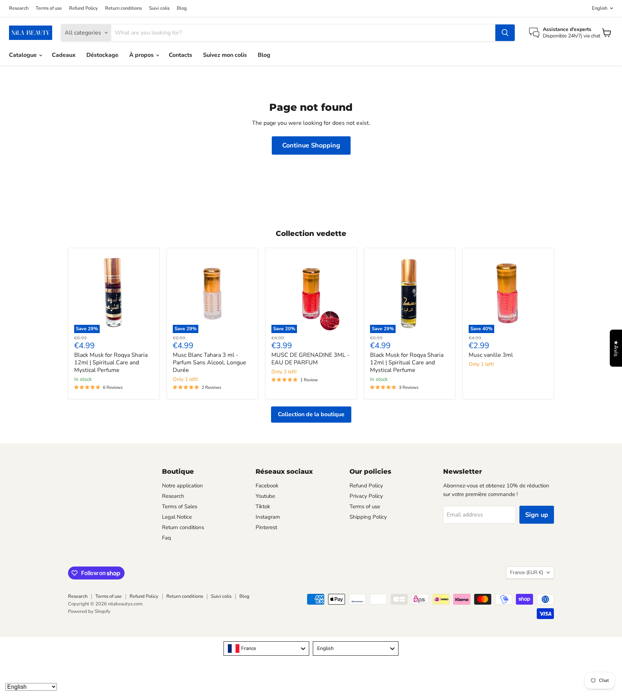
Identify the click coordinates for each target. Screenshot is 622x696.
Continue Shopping (311, 145)
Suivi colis (159, 8)
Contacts (180, 55)
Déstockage (102, 55)
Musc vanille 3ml (491, 355)
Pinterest (266, 527)
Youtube (265, 496)
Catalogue (23, 55)
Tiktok (263, 506)
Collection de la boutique (311, 414)
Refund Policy (83, 8)
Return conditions (123, 8)
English (599, 8)
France (526, 572)
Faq (166, 537)
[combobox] (266, 648)
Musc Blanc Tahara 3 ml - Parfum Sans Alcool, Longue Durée (209, 362)
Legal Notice (177, 516)
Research (18, 8)
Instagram (268, 516)
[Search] (505, 32)
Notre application (182, 485)
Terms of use (49, 8)
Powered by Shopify (89, 611)
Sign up (536, 514)
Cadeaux (64, 55)
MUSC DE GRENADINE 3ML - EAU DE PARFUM (310, 359)
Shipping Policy (368, 516)
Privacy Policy (366, 496)
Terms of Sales (179, 506)
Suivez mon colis (225, 55)
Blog (182, 8)
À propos (142, 55)
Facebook (267, 485)
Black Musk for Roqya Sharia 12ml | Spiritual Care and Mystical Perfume (111, 362)
